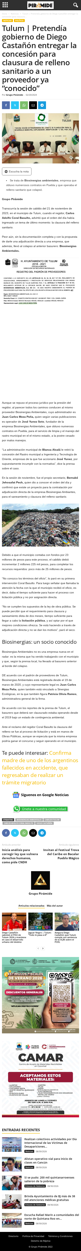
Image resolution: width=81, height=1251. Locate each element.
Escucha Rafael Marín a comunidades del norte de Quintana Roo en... (51, 1216)
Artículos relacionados (31, 905)
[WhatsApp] (24, 105)
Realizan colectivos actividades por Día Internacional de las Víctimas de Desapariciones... (50, 1142)
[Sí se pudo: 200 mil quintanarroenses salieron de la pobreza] (12, 1183)
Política (19, 20)
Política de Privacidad (33, 1236)
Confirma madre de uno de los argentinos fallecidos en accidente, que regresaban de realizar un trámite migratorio (40, 767)
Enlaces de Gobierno (35, 1186)
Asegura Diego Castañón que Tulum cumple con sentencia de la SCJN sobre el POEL (66, 937)
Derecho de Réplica (40, 1240)
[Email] (33, 105)
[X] (15, 105)
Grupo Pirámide (14, 94)
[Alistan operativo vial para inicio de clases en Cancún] (12, 1164)
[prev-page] (38, 948)
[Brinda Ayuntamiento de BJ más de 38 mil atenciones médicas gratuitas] (12, 1201)
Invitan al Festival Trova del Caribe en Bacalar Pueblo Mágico (61, 854)
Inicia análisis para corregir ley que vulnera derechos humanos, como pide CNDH (20, 856)
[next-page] (43, 948)
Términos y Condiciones (60, 1236)
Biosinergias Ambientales (29, 819)
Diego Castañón (44, 823)
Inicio (4, 13)
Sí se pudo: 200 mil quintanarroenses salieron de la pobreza (49, 1179)
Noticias (15, 13)
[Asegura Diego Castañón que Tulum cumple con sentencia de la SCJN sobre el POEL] (67, 922)
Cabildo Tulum (52, 819)
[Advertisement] (40, 355)
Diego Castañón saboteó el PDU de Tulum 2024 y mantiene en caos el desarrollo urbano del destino (14, 937)
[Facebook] (6, 105)
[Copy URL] (51, 105)
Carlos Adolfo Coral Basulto (18, 823)
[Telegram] (42, 105)
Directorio (13, 1236)
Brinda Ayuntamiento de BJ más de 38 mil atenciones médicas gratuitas (49, 1198)
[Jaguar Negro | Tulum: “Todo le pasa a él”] (40, 922)
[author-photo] (40, 880)
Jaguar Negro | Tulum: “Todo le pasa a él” (40, 933)
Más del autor (55, 905)
